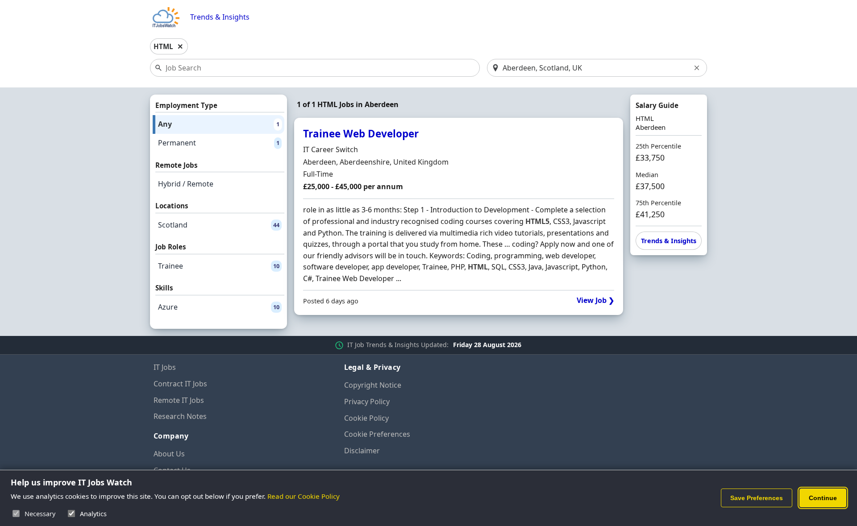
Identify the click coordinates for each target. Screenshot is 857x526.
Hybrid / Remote (185, 184)
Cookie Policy (366, 418)
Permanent (218, 143)
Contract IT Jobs (180, 384)
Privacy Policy (367, 401)
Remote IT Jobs (179, 400)
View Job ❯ (595, 300)
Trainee (218, 266)
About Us (169, 454)
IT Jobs (165, 367)
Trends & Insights (220, 17)
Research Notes (180, 416)
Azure (218, 307)
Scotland (218, 225)
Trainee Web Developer (361, 134)
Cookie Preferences (377, 434)
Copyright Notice (372, 385)
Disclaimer (362, 451)
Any (218, 124)
